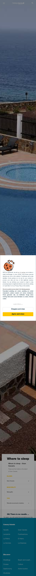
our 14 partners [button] (22, 272)
